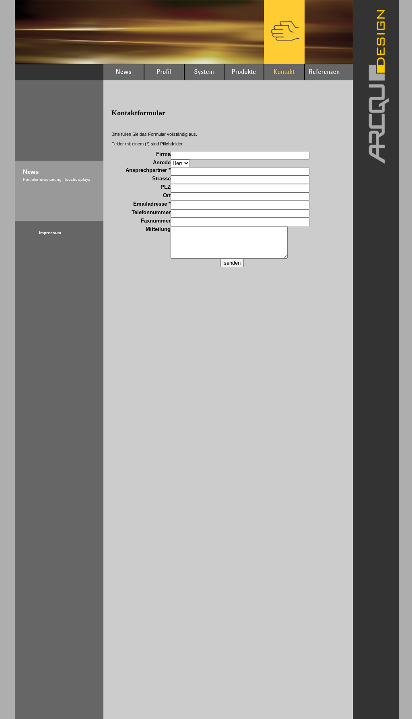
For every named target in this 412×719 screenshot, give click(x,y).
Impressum (50, 233)
